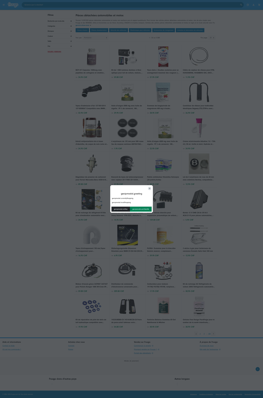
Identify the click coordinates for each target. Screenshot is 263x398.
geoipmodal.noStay (120, 209)
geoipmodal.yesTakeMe (140, 209)
